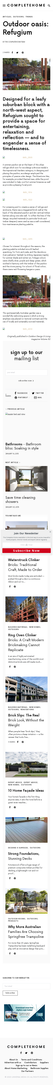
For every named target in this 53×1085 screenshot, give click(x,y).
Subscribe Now (26, 551)
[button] (26, 533)
